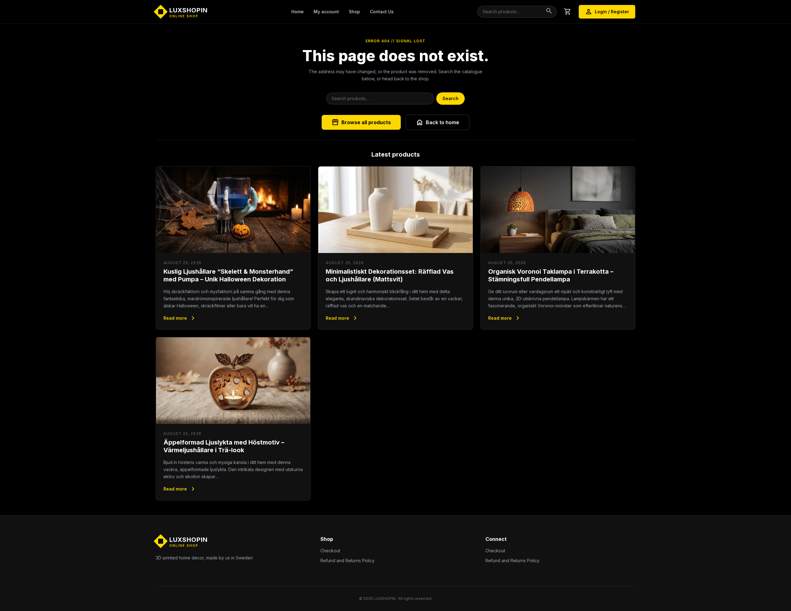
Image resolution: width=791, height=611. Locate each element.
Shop (354, 11)
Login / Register (607, 11)
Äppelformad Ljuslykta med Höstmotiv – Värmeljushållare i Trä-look (223, 446)
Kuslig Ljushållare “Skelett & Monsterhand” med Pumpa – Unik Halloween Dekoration (228, 275)
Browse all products (361, 122)
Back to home (437, 122)
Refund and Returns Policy (347, 560)
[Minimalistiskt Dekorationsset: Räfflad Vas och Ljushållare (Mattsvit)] (395, 209)
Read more (180, 318)
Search (450, 98)
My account (326, 11)
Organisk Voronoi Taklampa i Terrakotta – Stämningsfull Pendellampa (550, 275)
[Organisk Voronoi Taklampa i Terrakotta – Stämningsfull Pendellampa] (558, 209)
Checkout (330, 550)
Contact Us (382, 11)
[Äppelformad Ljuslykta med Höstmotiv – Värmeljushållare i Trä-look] (233, 380)
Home (297, 11)
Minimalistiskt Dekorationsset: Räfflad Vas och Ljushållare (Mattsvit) (390, 275)
